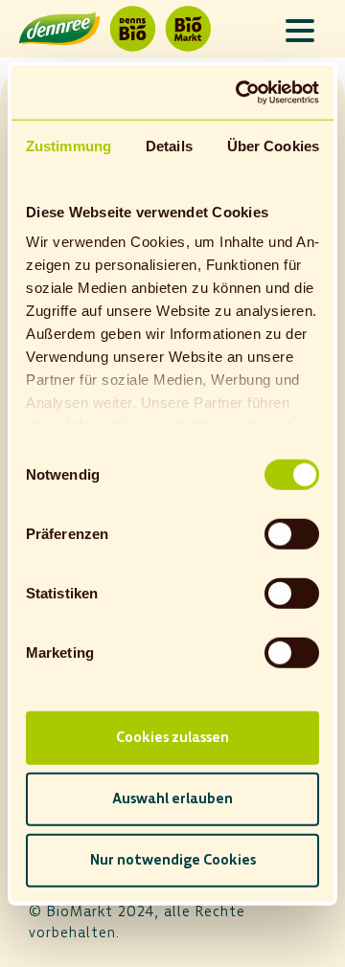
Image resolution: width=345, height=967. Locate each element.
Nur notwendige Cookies (173, 859)
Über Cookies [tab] (273, 145)
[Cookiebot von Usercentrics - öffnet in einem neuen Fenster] (241, 92)
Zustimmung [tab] (68, 145)
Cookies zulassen (172, 737)
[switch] (291, 533)
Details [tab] (169, 145)
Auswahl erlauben (172, 798)
